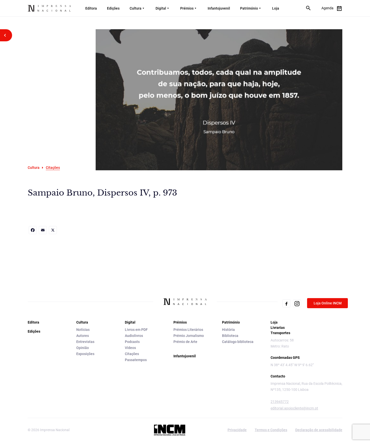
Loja (275, 8)
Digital (161, 8)
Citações (132, 354)
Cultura (135, 8)
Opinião (82, 348)
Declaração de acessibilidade (318, 430)
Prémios (187, 8)
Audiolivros (134, 336)
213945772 (280, 402)
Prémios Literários (188, 330)
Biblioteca (230, 336)
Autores (82, 336)
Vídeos (130, 348)
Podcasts (132, 342)
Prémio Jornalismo (188, 336)
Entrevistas (85, 342)
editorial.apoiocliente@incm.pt (294, 408)
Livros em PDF (136, 330)
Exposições (85, 354)
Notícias (83, 330)
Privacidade (237, 430)
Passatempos (136, 360)
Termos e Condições (271, 430)
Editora (91, 8)
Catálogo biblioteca (237, 342)
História (228, 330)
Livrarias (278, 328)
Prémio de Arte (185, 342)
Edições (113, 8)
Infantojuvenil (219, 8)
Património (249, 8)
